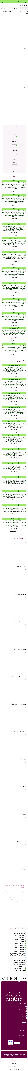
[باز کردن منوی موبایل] (25, 8)
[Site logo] (14, 8)
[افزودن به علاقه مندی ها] (5, 524)
